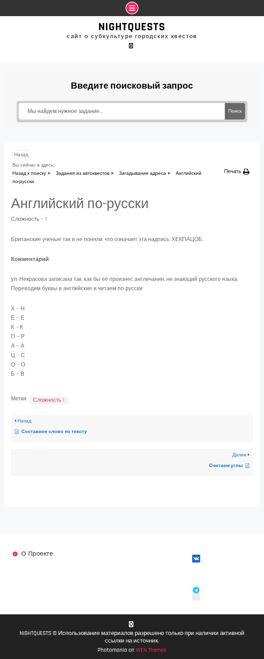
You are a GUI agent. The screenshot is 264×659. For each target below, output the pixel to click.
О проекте (37, 554)
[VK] (131, 46)
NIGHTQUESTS (131, 27)
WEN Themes (151, 650)
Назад (21, 154)
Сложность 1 (48, 400)
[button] (237, 171)
